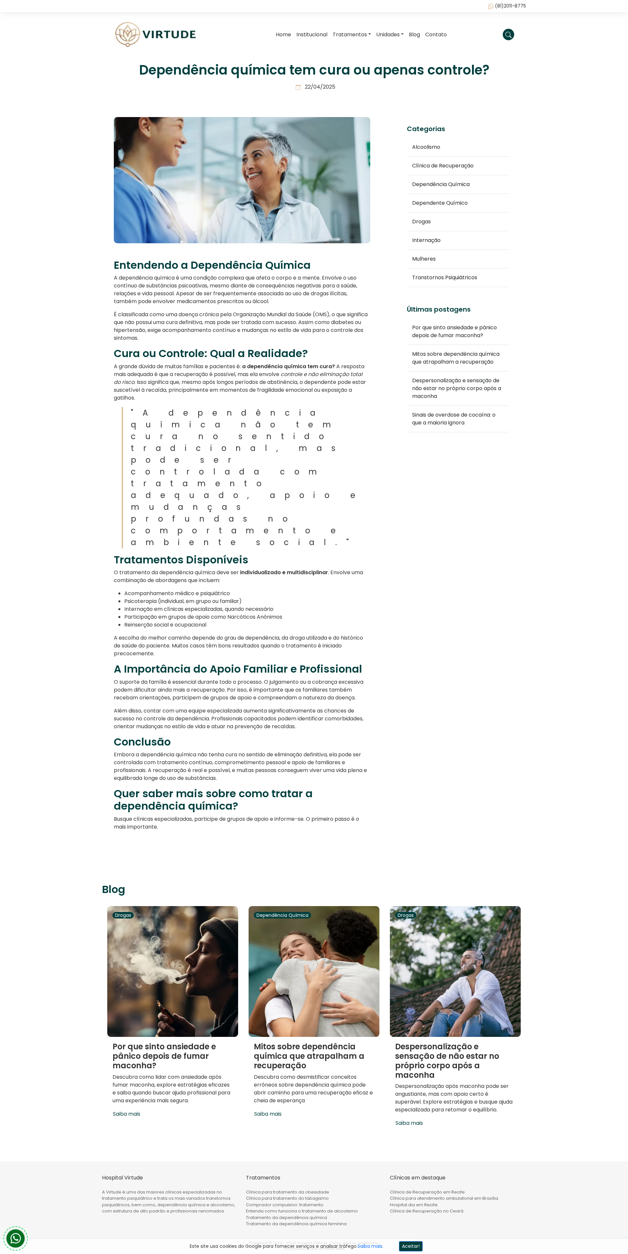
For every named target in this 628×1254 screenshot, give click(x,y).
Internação (426, 240)
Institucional (311, 34)
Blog (414, 34)
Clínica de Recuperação (443, 165)
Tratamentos (350, 34)
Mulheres (424, 259)
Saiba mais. (370, 1246)
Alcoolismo (426, 147)
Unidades (388, 34)
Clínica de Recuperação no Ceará (426, 1211)
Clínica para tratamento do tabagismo (287, 1198)
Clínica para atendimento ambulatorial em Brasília (444, 1198)
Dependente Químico (440, 203)
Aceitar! (411, 1246)
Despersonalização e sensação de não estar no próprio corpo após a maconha (456, 388)
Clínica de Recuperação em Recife (427, 1192)
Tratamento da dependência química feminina (296, 1224)
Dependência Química (441, 184)
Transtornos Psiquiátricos (444, 277)
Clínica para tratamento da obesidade (287, 1192)
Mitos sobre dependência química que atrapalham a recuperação (455, 358)
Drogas (421, 221)
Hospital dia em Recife (414, 1205)
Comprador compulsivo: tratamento (284, 1205)
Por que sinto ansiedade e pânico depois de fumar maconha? (454, 331)
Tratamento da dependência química (286, 1217)
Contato (436, 34)
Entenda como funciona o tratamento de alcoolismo (302, 1211)
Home (283, 34)
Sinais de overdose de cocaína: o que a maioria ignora (454, 418)
